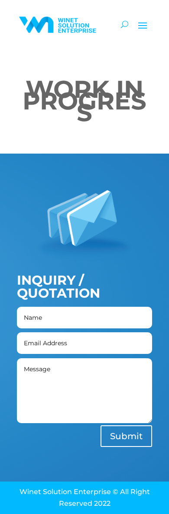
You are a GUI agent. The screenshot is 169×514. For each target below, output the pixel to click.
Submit (126, 436)
